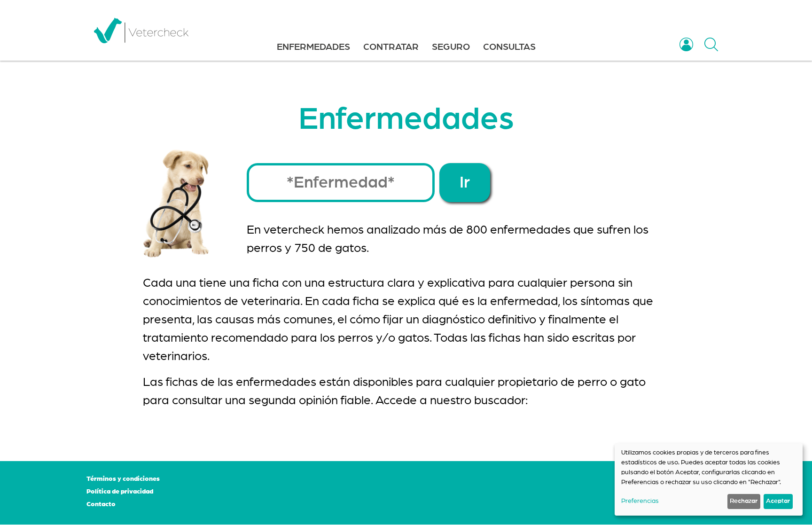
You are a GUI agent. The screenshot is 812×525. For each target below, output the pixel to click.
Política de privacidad (119, 491)
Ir (465, 182)
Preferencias (640, 501)
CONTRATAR (391, 47)
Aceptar (778, 501)
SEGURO (451, 47)
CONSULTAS (509, 47)
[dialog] (709, 479)
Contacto (101, 504)
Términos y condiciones (123, 479)
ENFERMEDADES (313, 47)
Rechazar (743, 501)
